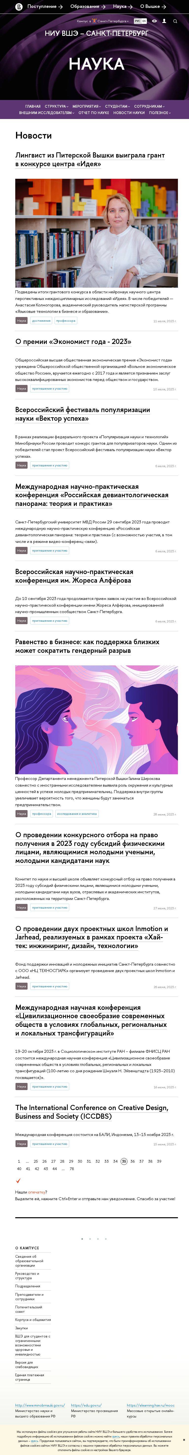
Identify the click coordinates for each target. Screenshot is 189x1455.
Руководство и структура (27, 1275)
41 (28, 1168)
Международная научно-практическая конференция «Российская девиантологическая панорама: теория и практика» (92, 494)
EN (144, 21)
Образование (84, 6)
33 (106, 1161)
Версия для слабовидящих (26, 1364)
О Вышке (150, 6)
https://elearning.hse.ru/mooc (150, 1405)
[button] (82, 1239)
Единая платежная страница (29, 1377)
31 (89, 1161)
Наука (119, 6)
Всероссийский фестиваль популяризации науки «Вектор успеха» (82, 414)
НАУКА (96, 63)
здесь (115, 1436)
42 (37, 1168)
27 (53, 1161)
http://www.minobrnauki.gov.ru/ (40, 1405)
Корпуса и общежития (33, 1319)
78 (72, 1168)
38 (150, 1161)
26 (44, 1161)
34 (115, 1161)
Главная (33, 106)
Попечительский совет (28, 1309)
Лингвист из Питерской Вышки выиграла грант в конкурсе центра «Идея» (90, 159)
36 (132, 1161)
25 (36, 1161)
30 (80, 1161)
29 (71, 1161)
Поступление (42, 6)
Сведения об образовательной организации (29, 1261)
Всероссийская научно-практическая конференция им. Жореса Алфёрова (74, 576)
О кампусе (27, 1248)
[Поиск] (175, 21)
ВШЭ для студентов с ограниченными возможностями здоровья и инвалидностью (32, 1345)
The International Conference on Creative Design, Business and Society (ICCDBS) (91, 1112)
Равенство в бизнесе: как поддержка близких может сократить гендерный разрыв (87, 646)
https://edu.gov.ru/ (86, 1405)
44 (54, 1168)
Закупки (21, 1328)
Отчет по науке (94, 112)
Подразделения (27, 1286)
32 (97, 1161)
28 (62, 1161)
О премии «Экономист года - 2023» (73, 341)
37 (141, 1161)
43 (46, 1168)
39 (159, 1161)
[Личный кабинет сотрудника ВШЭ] (164, 21)
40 (19, 1168)
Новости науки (129, 112)
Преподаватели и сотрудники (29, 1296)
